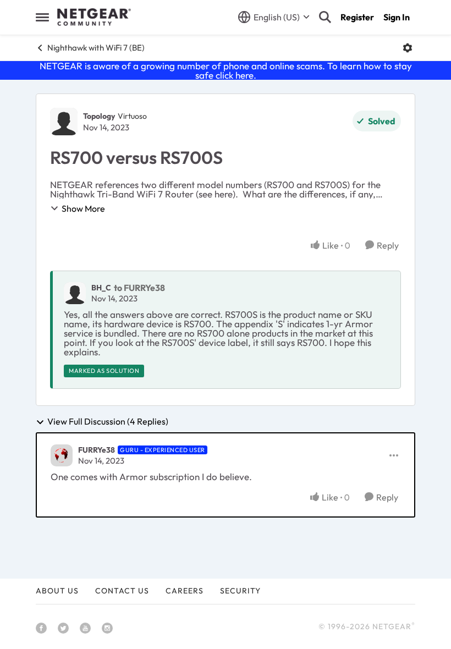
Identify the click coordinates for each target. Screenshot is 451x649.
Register (357, 17)
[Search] (325, 17)
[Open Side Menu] (42, 17)
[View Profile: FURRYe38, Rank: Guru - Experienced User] (62, 455)
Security (240, 591)
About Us (57, 591)
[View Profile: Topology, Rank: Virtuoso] (64, 121)
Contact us (122, 591)
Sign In (396, 17)
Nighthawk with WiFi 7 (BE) (96, 47)
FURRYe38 (96, 450)
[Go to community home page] (94, 17)
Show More (83, 208)
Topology (99, 116)
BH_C (101, 288)
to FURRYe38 (139, 287)
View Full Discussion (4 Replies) (107, 422)
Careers (185, 591)
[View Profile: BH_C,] (75, 293)
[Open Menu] (407, 48)
